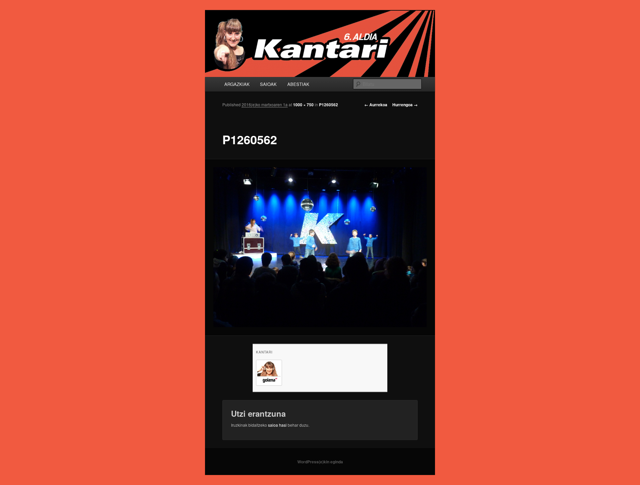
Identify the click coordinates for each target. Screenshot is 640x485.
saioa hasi (277, 425)
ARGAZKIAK (237, 84)
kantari (264, 352)
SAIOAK (268, 84)
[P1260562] (320, 247)
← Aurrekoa (375, 105)
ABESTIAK (298, 84)
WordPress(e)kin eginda (320, 462)
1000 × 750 (303, 105)
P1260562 (328, 105)
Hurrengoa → (405, 105)
